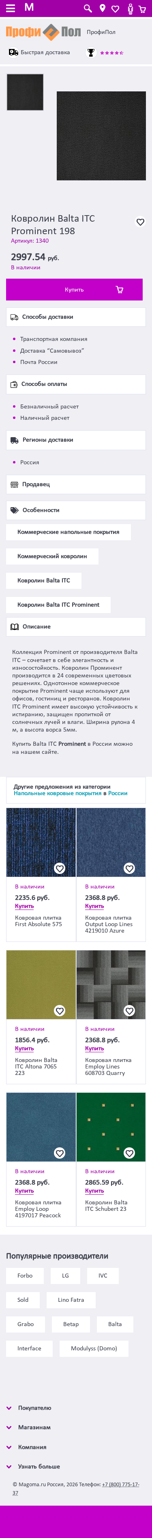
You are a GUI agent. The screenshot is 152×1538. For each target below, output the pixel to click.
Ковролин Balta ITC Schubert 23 (106, 1206)
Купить (74, 290)
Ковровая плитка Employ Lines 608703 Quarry (108, 1067)
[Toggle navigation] (10, 9)
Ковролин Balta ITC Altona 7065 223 (36, 1067)
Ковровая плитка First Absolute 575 (38, 921)
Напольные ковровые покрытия (58, 793)
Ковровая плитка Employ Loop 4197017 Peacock (38, 1209)
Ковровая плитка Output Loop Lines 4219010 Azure (109, 924)
